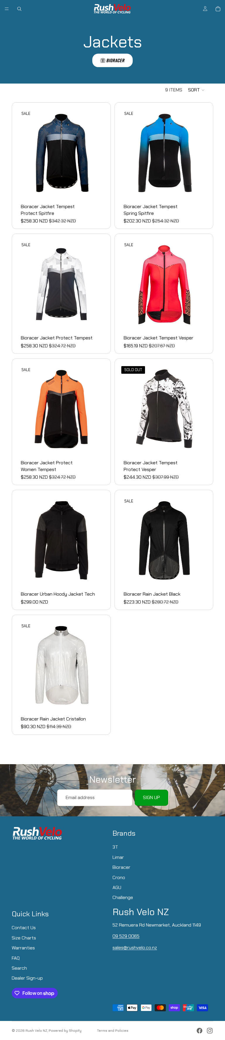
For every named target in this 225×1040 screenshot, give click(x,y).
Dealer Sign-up (27, 978)
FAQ (16, 958)
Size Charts (24, 937)
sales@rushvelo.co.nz (134, 947)
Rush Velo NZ (36, 1030)
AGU (116, 887)
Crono (118, 877)
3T (115, 847)
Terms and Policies (112, 1030)
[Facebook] (199, 1030)
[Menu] (6, 9)
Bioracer (121, 867)
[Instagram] (209, 1030)
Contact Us (24, 928)
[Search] (19, 8)
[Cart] (218, 8)
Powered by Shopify (65, 1030)
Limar (118, 857)
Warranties (23, 948)
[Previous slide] (25, 153)
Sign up (151, 797)
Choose (102, 189)
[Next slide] (98, 153)
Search (19, 968)
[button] (196, 90)
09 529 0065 (125, 936)
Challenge (122, 897)
